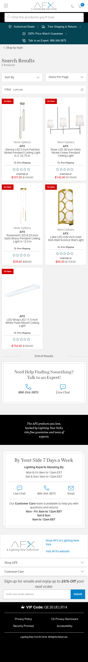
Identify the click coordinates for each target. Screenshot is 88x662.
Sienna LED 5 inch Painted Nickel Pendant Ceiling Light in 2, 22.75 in (22, 152)
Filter (14, 89)
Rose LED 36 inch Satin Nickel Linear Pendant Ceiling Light (66, 152)
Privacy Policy (23, 619)
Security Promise (23, 626)
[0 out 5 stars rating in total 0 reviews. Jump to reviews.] (22, 169)
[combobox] (44, 17)
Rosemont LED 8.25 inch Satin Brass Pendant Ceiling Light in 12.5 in (22, 238)
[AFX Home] (44, 6)
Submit (78, 594)
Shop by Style (14, 47)
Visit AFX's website (58, 551)
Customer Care (14, 571)
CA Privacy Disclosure (64, 619)
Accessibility (64, 626)
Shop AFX (11, 562)
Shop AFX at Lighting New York (62, 542)
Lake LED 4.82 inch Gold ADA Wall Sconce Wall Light (66, 239)
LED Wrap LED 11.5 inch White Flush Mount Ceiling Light (22, 322)
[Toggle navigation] (6, 6)
